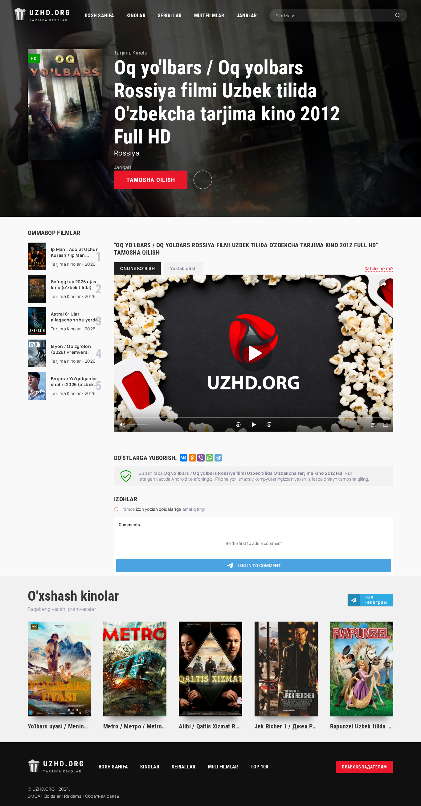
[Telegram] (218, 457)
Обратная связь (102, 796)
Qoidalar (52, 796)
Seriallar (170, 15)
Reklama (73, 796)
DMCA (34, 796)
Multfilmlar (209, 15)
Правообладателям (364, 766)
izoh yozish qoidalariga (159, 509)
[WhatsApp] (209, 457)
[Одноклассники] (192, 457)
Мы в (376, 600)
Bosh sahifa (99, 15)
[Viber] (201, 457)
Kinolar (135, 15)
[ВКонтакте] (183, 457)
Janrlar (247, 15)
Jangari (122, 167)
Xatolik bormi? (379, 268)
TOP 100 (259, 767)
